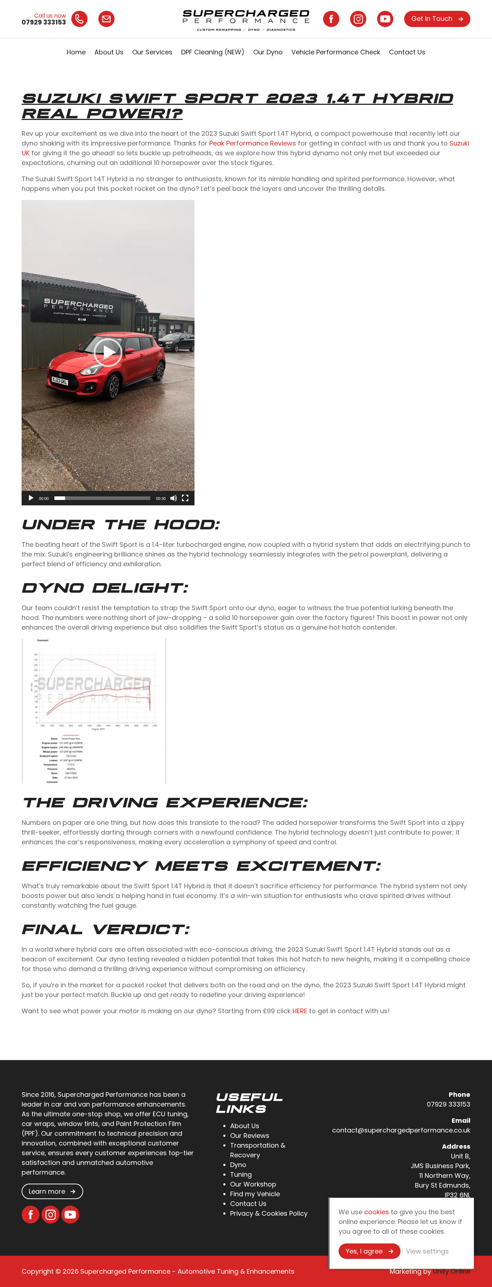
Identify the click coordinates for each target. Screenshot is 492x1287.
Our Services (152, 52)
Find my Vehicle (255, 1193)
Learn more (47, 1191)
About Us (109, 52)
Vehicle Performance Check (335, 52)
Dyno (238, 1164)
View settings (427, 1251)
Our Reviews (249, 1135)
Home (76, 52)
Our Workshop (253, 1184)
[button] (108, 352)
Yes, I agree (364, 1251)
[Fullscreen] (185, 498)
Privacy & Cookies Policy (269, 1213)
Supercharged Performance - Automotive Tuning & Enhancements (246, 19)
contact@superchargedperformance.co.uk (401, 1130)
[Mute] (173, 498)
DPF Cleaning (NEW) (213, 52)
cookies (376, 1211)
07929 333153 (448, 1104)
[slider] (102, 498)
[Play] (31, 498)
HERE (299, 1010)
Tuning (241, 1174)
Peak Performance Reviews (252, 143)
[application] (108, 352)
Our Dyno (268, 52)
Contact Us (407, 52)
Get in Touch (431, 18)
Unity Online (451, 1271)
